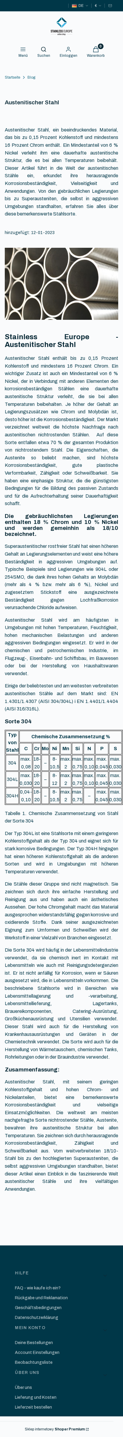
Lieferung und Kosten (35, 1397)
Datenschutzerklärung (36, 1317)
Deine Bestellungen (34, 1342)
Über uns (23, 1387)
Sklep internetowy (55, 1429)
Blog (31, 77)
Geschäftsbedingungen (38, 1307)
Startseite (12, 77)
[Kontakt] (110, 5)
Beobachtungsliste (34, 1362)
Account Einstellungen (37, 1352)
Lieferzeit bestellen (33, 1407)
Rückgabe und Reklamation (41, 1298)
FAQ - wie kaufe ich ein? (38, 1288)
